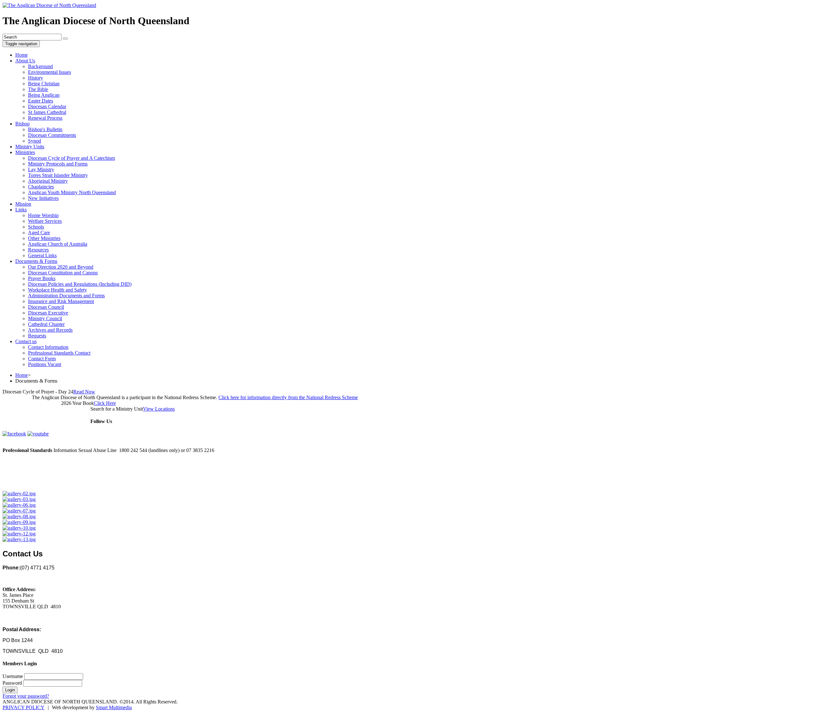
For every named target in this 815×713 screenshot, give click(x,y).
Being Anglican (44, 95)
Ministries (25, 152)
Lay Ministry (41, 169)
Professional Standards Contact (59, 353)
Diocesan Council (46, 307)
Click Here (105, 403)
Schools (36, 226)
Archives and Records (50, 330)
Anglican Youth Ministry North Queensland (72, 192)
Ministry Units (29, 146)
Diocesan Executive (48, 312)
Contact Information (48, 347)
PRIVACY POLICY (24, 707)
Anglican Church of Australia (57, 244)
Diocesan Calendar (47, 106)
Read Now (84, 391)
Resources (38, 249)
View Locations (159, 409)
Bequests (37, 335)
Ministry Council (45, 318)
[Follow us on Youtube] (38, 433)
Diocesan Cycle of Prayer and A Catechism (71, 158)
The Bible (38, 89)
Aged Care (39, 232)
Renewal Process (45, 118)
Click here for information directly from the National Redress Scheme (288, 397)
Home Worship (43, 215)
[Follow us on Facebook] (14, 433)
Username (13, 676)
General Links (42, 255)
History (35, 78)
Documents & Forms (36, 261)
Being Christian (44, 83)
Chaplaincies (41, 186)
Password (12, 683)
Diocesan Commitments (52, 135)
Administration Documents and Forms (66, 295)
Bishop (22, 123)
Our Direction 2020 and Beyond (60, 267)
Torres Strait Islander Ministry (58, 175)
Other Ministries (44, 238)
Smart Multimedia (114, 707)
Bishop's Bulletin (45, 129)
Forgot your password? (26, 696)
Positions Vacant (44, 364)
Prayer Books (41, 278)
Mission (23, 204)
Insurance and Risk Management (61, 301)
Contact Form (42, 358)
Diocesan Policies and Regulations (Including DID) (79, 284)
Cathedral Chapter (46, 324)
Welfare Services (45, 221)
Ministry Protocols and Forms (58, 163)
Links (21, 209)
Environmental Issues (49, 72)
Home (21, 55)
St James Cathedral (47, 112)
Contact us (26, 341)
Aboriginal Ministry (48, 181)
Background (40, 66)
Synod (34, 141)
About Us (25, 60)
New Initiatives (43, 198)
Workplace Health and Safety (57, 290)
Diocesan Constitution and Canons (63, 272)
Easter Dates (40, 100)
